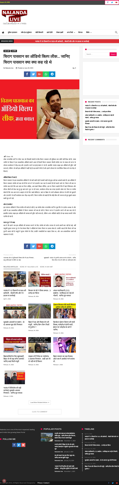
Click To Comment (39, 412)
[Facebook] (107, 2)
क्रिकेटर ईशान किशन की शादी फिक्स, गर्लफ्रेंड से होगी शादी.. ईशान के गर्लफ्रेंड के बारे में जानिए (64, 326)
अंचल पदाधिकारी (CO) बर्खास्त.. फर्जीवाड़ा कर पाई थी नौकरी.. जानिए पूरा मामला (63, 293)
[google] (39, 74)
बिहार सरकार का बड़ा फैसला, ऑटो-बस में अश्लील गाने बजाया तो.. (64, 358)
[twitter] (33, 74)
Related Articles (10, 267)
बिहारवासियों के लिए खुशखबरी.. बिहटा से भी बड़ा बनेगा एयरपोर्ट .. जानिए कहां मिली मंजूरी (14, 358)
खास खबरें (6, 51)
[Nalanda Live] (14, 8)
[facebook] (27, 74)
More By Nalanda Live (29, 267)
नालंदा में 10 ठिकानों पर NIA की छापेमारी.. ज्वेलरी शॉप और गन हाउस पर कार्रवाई (14, 293)
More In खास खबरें (46, 267)
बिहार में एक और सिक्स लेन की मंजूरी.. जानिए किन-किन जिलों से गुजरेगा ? (38, 324)
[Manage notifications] (4, 481)
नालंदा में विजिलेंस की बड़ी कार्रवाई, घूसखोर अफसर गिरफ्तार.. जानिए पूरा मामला (12, 390)
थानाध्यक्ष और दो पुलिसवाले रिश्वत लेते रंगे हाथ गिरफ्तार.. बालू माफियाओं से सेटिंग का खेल (19, 257)
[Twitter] (112, 2)
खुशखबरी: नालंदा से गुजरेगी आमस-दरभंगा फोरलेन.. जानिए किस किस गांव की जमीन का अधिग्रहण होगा (60, 257)
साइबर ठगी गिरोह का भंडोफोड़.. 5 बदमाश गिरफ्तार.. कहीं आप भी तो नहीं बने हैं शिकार (39, 358)
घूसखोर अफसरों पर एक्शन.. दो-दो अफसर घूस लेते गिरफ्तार (14, 323)
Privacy (40, 483)
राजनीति (14, 51)
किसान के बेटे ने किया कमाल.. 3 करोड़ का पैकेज (39, 291)
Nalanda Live (9, 68)
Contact (46, 483)
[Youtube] (116, 2)
